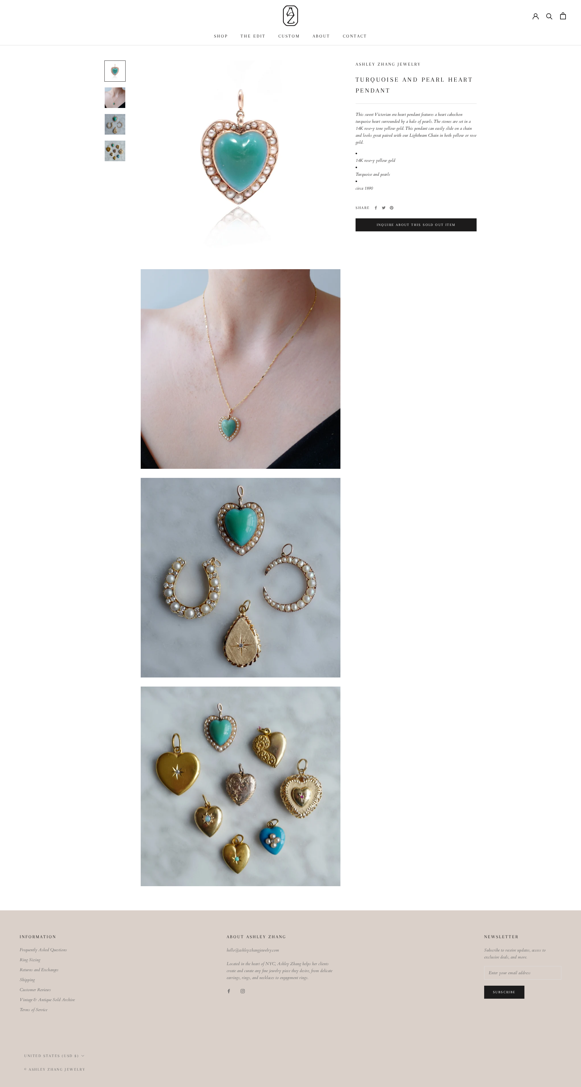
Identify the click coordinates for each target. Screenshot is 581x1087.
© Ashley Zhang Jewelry (54, 1069)
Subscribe (504, 992)
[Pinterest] (391, 208)
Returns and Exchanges (39, 970)
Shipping (27, 980)
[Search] (549, 16)
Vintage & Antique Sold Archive (47, 1000)
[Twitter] (384, 208)
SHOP (221, 36)
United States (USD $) (51, 1056)
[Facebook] (376, 208)
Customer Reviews (35, 990)
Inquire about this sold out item (416, 225)
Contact (355, 36)
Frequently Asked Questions (43, 950)
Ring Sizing (30, 960)
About (321, 36)
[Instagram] (243, 990)
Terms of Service (33, 1010)
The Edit (253, 36)
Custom (289, 36)
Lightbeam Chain (423, 135)
